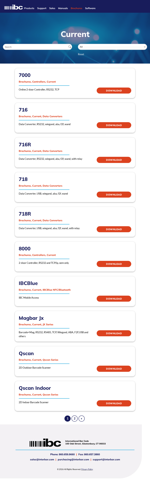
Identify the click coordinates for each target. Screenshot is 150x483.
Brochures (76, 8)
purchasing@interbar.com (73, 459)
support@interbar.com (106, 459)
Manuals (63, 8)
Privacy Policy (87, 469)
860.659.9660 (67, 454)
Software (90, 8)
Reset (81, 54)
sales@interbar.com (42, 459)
